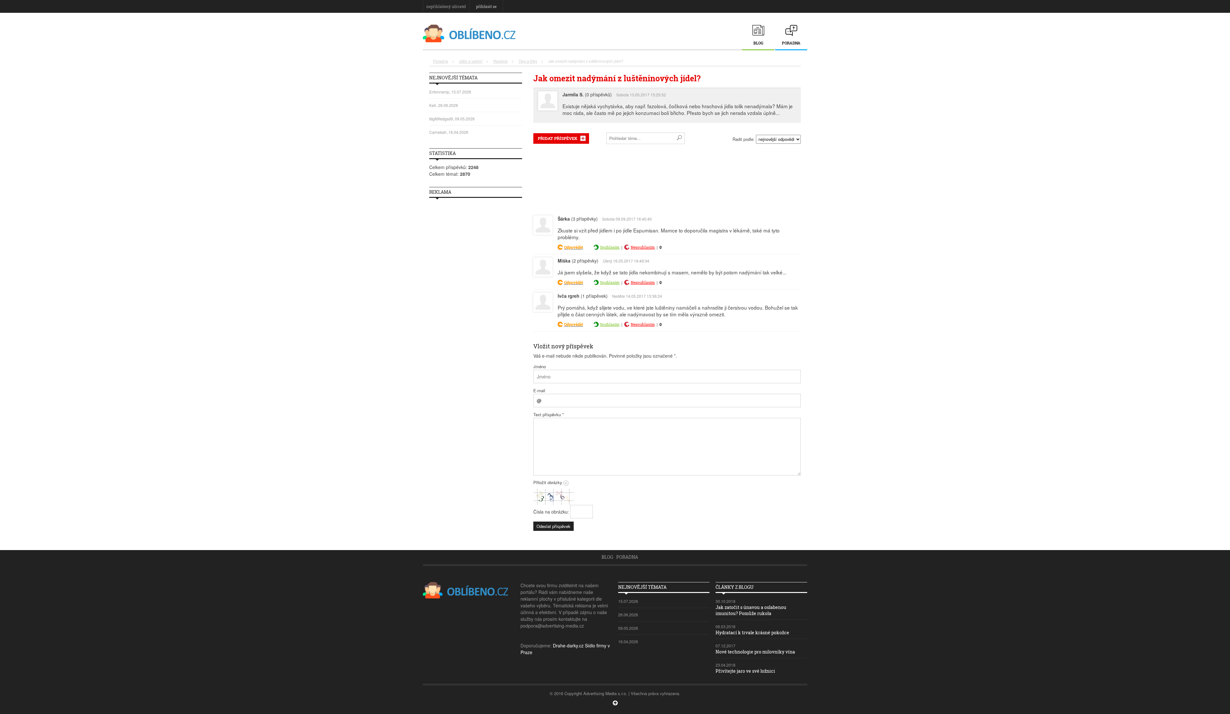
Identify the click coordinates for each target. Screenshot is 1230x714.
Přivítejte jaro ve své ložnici (745, 671)
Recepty (500, 61)
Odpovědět (573, 247)
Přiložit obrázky (548, 482)
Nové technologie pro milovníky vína (755, 652)
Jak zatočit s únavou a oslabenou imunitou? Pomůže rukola (751, 610)
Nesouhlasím (643, 247)
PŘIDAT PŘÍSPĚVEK (557, 138)
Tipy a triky (528, 61)
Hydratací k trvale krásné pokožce (752, 632)
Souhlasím (609, 247)
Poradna (791, 42)
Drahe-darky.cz (568, 645)
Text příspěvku (548, 414)
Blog (758, 42)
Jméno (539, 366)
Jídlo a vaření (470, 61)
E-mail (539, 390)
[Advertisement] (667, 178)
